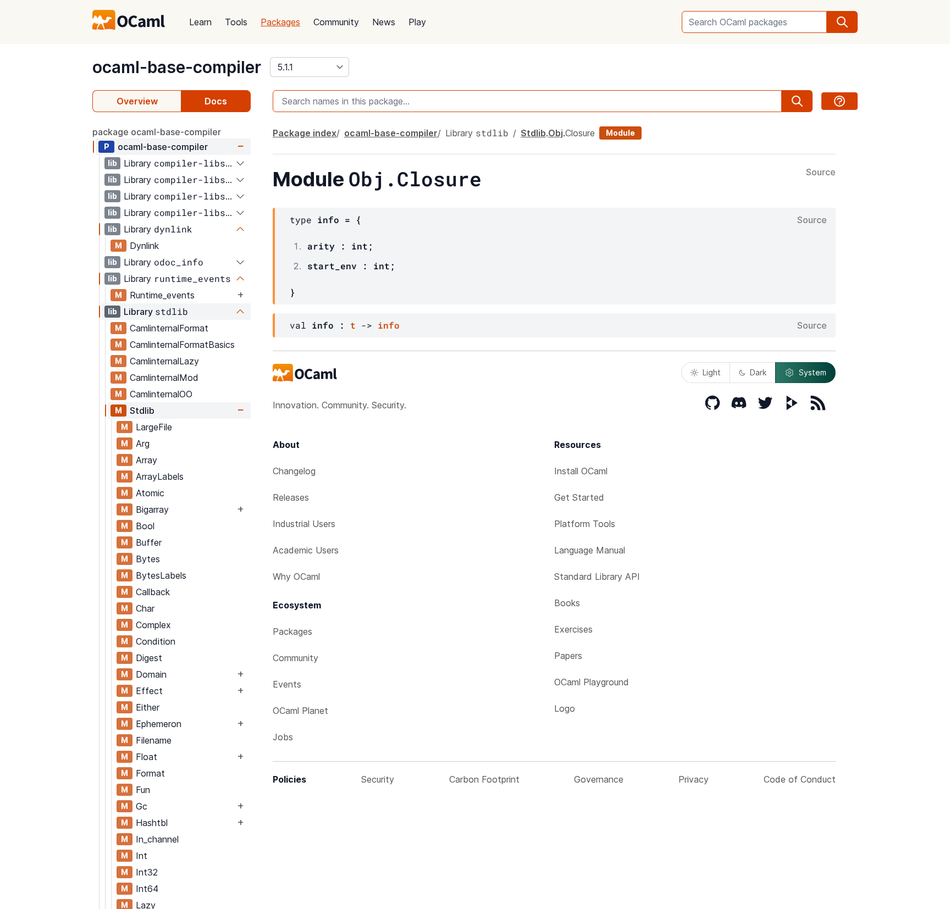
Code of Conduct (800, 779)
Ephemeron (158, 723)
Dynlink (144, 245)
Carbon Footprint (484, 779)
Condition (155, 641)
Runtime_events (162, 295)
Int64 (147, 888)
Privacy (693, 779)
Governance (598, 779)
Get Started (579, 497)
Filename (154, 740)
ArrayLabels (160, 476)
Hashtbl (152, 822)
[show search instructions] (839, 101)
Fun (143, 789)
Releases (291, 497)
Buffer (149, 542)
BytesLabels (161, 575)
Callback (153, 591)
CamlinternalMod (164, 377)
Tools (236, 21)
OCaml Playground (591, 682)
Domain (151, 674)
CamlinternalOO (161, 394)
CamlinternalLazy (164, 361)
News (383, 21)
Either (147, 707)
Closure (580, 133)
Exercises (573, 629)
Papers (568, 655)
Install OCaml (580, 470)
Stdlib (142, 410)
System (812, 372)
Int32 (147, 872)
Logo (564, 708)
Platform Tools (584, 523)
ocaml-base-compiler (176, 67)
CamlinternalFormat (169, 328)
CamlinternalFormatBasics (182, 344)
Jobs (283, 736)
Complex (153, 624)
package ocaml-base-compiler (156, 131)
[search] (842, 22)
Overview (137, 101)
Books (567, 602)
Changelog (294, 470)
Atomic (150, 492)
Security (377, 779)
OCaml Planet (300, 710)
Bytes (148, 558)
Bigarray (152, 509)
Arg (143, 443)
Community (336, 21)
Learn (200, 21)
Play (417, 21)
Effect (149, 690)
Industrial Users (304, 523)
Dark (758, 372)
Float (146, 756)
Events (287, 684)
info (389, 325)
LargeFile (154, 427)
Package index (304, 133)
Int (141, 855)
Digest (149, 657)
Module (620, 132)
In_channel (157, 839)
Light (712, 372)
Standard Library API (597, 576)
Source (821, 173)
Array (146, 459)
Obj (555, 133)
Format (150, 773)
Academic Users (306, 550)
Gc (141, 806)
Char (145, 608)
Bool (145, 525)
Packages (280, 21)
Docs (216, 101)
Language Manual (589, 550)
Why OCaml (296, 576)
